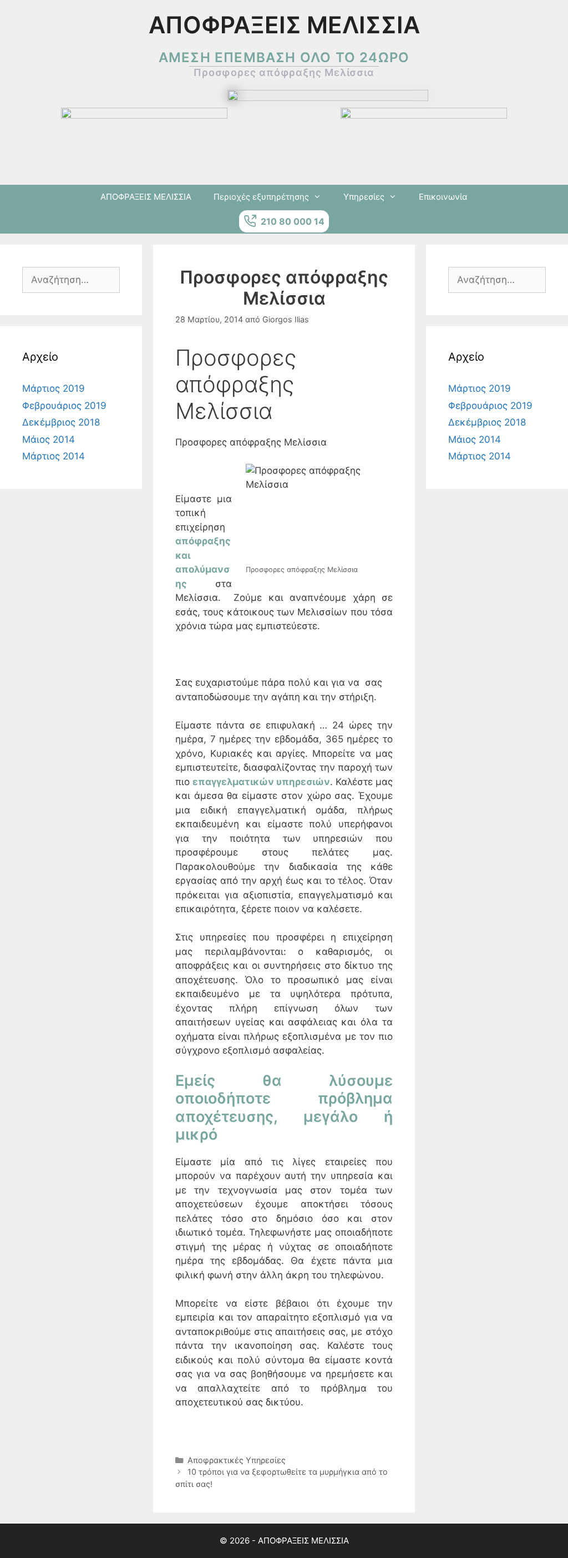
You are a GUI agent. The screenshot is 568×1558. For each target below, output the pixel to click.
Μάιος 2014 (48, 439)
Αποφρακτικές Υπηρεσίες (236, 1460)
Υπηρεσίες (363, 196)
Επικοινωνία (443, 196)
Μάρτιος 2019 (53, 388)
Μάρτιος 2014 (53, 456)
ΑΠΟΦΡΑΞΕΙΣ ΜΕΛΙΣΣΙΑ (145, 196)
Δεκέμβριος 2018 (61, 422)
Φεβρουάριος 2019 (64, 405)
